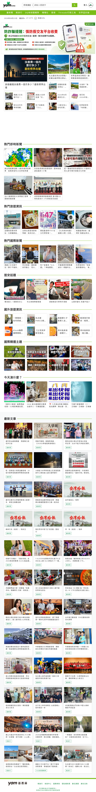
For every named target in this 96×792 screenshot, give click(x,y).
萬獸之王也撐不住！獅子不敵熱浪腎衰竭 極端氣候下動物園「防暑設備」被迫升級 (47, 766)
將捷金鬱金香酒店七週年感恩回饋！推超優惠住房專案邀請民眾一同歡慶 (17, 649)
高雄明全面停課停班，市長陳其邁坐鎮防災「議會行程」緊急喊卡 (77, 473)
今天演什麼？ (13, 377)
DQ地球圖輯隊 (32, 12)
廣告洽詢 (84, 784)
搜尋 (53, 12)
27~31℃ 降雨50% (35, 18)
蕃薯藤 (9, 4)
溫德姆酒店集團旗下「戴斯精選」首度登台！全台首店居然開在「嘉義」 (18, 766)
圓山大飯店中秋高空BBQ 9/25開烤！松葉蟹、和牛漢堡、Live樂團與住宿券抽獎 (18, 737)
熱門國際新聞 (13, 241)
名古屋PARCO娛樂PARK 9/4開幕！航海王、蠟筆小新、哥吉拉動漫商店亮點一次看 (77, 766)
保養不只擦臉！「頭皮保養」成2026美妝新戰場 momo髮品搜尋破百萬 (17, 561)
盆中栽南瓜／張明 (72, 500)
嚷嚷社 (45, 12)
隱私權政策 (66, 784)
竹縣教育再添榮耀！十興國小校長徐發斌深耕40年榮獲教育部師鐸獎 (77, 649)
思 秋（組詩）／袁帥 (73, 529)
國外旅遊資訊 (13, 309)
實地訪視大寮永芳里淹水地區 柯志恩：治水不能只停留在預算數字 (77, 443)
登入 (86, 5)
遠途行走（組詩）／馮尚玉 (16, 529)
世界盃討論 (84, 12)
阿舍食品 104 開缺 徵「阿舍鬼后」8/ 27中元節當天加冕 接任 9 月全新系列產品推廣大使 (77, 590)
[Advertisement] (48, 127)
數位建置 (75, 784)
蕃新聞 (10, 12)
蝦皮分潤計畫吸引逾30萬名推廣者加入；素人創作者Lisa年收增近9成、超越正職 (18, 619)
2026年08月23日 (10, 18)
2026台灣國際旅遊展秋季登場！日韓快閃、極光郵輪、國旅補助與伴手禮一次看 (47, 737)
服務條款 (56, 784)
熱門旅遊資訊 (13, 206)
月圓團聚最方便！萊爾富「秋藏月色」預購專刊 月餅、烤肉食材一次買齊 (18, 590)
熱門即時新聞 (13, 144)
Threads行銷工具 (67, 12)
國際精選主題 (13, 342)
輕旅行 (19, 12)
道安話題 (10, 275)
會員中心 (48, 784)
